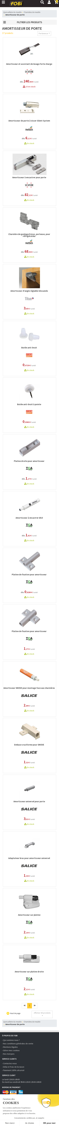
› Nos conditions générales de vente (17, 1043)
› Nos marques (8, 1054)
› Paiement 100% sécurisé (13, 1070)
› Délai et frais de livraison (13, 1067)
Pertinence (43, 33)
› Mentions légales (10, 1047)
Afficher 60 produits (42, 1013)
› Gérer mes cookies (11, 1050)
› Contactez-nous (9, 1063)
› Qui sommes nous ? (11, 1040)
